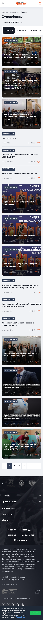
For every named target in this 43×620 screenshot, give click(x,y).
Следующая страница (38, 466)
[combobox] (12, 22)
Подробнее (20, 617)
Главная (5, 12)
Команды (21, 30)
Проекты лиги (9, 501)
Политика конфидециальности (16, 599)
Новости (9, 30)
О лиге (5, 495)
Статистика (20, 540)
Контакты (7, 514)
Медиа (5, 520)
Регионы (11, 535)
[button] (3, 483)
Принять (35, 613)
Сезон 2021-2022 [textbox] (12, 22)
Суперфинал (8, 508)
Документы (28, 535)
